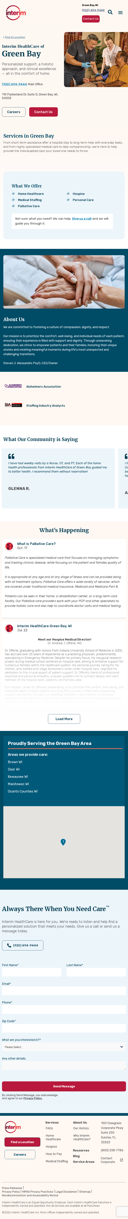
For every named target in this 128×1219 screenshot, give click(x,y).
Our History (81, 1128)
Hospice (51, 1146)
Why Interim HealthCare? (81, 1137)
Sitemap (84, 1191)
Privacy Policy (11, 1191)
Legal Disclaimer (66, 1191)
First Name (9, 965)
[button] (63, 842)
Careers (13, 112)
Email (6, 984)
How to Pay (54, 1154)
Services (52, 1122)
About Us (80, 1122)
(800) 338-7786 (112, 1150)
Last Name (74, 965)
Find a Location (22, 1142)
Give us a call (82, 219)
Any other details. (14, 1058)
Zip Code (8, 1021)
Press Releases (12, 1188)
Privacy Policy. (33, 1098)
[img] (16, 13)
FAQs (49, 1128)
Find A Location (15, 37)
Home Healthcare (53, 1137)
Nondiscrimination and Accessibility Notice (30, 1195)
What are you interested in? (21, 1040)
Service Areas (83, 1162)
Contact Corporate (108, 1160)
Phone (6, 1002)
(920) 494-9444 (14, 84)
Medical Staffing (57, 1161)
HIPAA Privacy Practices (37, 1191)
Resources (81, 1150)
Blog (76, 1156)
